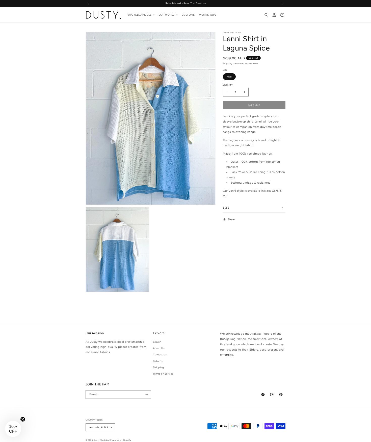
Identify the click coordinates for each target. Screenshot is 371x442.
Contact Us (160, 354)
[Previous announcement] (88, 3)
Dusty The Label (102, 440)
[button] (141, 15)
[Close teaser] (22, 419)
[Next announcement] (282, 3)
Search (157, 341)
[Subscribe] (147, 394)
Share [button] (231, 219)
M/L (231, 77)
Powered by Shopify (120, 440)
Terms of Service (163, 373)
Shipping (227, 63)
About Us (159, 348)
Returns (158, 360)
